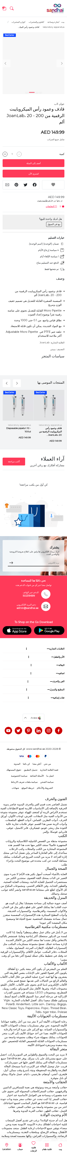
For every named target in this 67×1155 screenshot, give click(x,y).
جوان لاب (59, 104)
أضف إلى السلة (33, 163)
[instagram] (48, 730)
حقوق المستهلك (13, 769)
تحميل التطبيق (30, 769)
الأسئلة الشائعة (37, 775)
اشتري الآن (33, 173)
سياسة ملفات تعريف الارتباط (24, 782)
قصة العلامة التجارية (49, 769)
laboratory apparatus (53, 27)
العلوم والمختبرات (36, 22)
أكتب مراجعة (14, 461)
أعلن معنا (37, 763)
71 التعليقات (51, 206)
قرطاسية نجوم (43, 200)
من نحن (47, 763)
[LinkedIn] (38, 730)
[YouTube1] (8, 730)
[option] (33, 63)
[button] (12, 8)
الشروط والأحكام (45, 787)
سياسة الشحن (47, 782)
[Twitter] (18, 730)
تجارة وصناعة (53, 22)
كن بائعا (26, 763)
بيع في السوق (54, 224)
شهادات (15, 787)
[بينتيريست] (28, 730)
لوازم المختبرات (18, 22)
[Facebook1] (58, 730)
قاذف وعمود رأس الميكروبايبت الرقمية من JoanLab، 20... (50, 431)
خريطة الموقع (28, 787)
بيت (62, 22)
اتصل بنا (50, 775)
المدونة (17, 763)
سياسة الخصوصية (19, 775)
